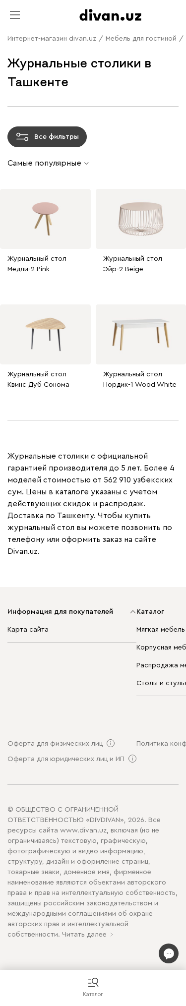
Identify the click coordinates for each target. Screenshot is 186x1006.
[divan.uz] (110, 14)
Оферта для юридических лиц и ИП (65, 759)
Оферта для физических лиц (55, 743)
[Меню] (14, 14)
